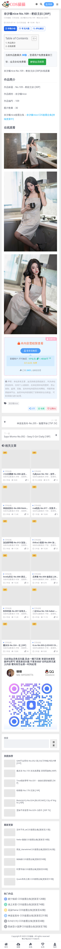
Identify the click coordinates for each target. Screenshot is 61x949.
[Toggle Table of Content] (33, 38)
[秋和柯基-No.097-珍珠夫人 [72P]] (16, 596)
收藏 (42, 408)
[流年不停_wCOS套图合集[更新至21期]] (9, 832)
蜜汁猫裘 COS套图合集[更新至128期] (27, 898)
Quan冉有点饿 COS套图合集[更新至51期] (35, 879)
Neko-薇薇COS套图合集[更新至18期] (33, 839)
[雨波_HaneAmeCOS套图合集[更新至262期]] (9, 852)
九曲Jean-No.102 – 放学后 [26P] (44, 475)
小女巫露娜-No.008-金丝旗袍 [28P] (15, 475)
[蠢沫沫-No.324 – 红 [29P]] (16, 630)
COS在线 (15, 18)
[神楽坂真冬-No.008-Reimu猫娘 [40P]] (16, 493)
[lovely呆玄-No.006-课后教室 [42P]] (16, 562)
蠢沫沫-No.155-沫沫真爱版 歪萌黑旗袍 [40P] (36, 770)
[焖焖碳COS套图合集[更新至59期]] (9, 862)
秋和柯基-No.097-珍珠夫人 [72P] (15, 612)
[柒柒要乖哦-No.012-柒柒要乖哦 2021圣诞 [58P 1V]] (16, 527)
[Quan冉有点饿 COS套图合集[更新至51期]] (9, 881)
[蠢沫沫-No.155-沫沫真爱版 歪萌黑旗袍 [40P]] (9, 773)
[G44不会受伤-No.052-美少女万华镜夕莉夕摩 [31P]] (9, 763)
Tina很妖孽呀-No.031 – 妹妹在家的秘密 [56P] (35, 781)
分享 (33, 408)
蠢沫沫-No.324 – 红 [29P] (14, 645)
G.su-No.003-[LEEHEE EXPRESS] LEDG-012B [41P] (44, 646)
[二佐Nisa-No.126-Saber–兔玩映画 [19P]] (45, 596)
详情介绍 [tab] (11, 28)
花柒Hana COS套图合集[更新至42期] (26, 910)
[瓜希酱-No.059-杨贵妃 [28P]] (45, 562)
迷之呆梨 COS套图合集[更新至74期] (26, 904)
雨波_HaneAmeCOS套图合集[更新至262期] (35, 849)
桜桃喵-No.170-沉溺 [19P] (28, 790)
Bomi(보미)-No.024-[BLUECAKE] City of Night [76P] (36, 801)
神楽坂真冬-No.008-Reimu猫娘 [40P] (15, 509)
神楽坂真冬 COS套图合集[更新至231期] (28, 915)
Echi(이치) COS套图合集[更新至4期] (26, 921)
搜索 (6, 737)
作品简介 (12, 42)
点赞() (53, 408)
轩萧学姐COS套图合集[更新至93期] (32, 869)
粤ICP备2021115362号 (30, 939)
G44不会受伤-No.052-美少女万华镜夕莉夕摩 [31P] (36, 761)
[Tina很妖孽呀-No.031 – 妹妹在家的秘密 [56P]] (9, 783)
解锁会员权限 (37, 62)
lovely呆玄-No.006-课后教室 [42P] (15, 577)
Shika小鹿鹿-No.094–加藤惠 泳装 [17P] (44, 543)
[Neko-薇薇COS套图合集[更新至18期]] (9, 842)
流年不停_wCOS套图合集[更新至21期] (33, 829)
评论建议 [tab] (40, 28)
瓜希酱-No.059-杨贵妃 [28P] (44, 577)
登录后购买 (31, 351)
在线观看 (12, 46)
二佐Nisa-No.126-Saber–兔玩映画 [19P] (44, 612)
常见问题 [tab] (26, 28)
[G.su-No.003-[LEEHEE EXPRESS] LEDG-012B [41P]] (45, 630)
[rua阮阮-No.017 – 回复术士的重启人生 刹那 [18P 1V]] (45, 493)
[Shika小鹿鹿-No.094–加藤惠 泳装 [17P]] (45, 527)
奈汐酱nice (13, 403)
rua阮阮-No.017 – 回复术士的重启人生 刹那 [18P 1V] (44, 509)
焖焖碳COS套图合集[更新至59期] (31, 859)
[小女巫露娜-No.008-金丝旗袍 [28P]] (16, 459)
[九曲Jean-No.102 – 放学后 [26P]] (45, 459)
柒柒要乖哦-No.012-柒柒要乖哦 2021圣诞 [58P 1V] (15, 543)
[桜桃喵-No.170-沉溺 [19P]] (9, 793)
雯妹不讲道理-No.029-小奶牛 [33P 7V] (33, 810)
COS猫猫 (7, 18)
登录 (50, 4)
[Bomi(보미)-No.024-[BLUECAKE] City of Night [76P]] (9, 803)
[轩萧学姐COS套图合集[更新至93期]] (9, 872)
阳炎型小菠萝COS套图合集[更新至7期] (27, 926)
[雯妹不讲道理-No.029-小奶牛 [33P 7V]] (9, 813)
